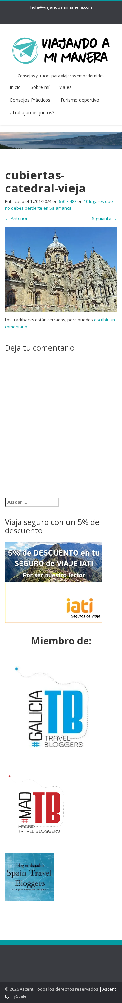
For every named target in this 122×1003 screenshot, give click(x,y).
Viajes (65, 87)
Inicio (15, 87)
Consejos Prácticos (30, 100)
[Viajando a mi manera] (61, 49)
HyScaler (19, 996)
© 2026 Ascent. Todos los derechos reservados (51, 989)
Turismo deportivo (79, 100)
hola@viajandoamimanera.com (61, 7)
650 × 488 (67, 201)
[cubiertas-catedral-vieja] (61, 269)
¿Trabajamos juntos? (32, 112)
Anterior (16, 218)
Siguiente (104, 218)
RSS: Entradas (32, 958)
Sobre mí (40, 87)
